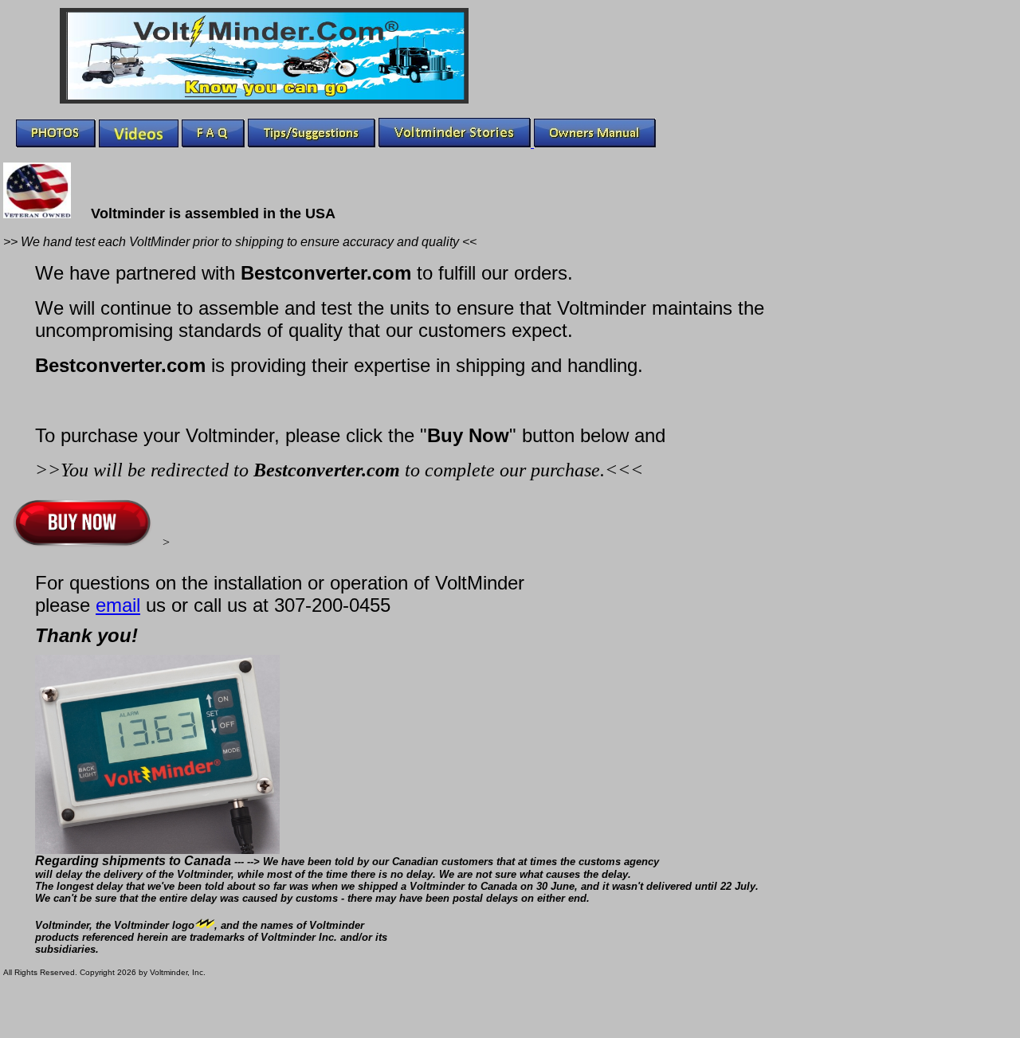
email (118, 605)
